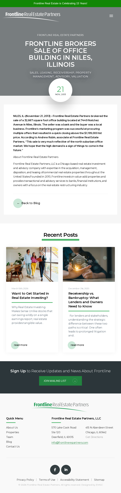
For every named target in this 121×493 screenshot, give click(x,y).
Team (9, 437)
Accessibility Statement (74, 480)
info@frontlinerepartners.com (70, 442)
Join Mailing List (55, 380)
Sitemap (99, 480)
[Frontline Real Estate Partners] (31, 15)
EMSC (99, 484)
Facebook (55, 470)
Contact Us (13, 446)
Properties (12, 432)
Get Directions (94, 437)
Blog (9, 441)
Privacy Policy (25, 480)
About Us (11, 427)
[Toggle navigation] (111, 16)
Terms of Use (47, 480)
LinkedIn (66, 470)
